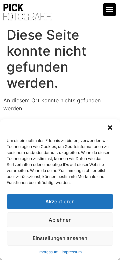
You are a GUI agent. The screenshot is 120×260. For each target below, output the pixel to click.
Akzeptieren (60, 201)
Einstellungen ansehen (60, 238)
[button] (110, 127)
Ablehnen (60, 220)
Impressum (48, 251)
